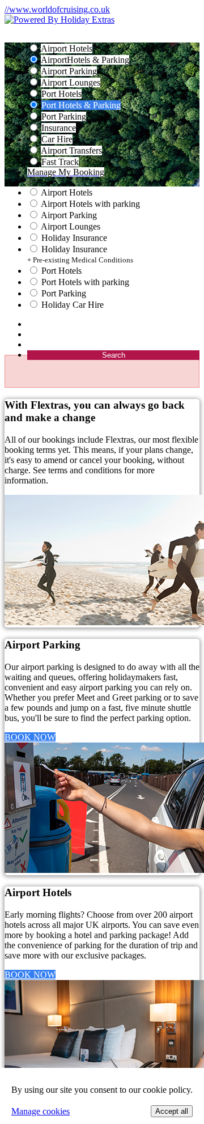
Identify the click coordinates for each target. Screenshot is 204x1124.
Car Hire (57, 139)
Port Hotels (61, 94)
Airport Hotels (66, 48)
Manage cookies (40, 1111)
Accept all (171, 1111)
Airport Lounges (70, 82)
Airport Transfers (71, 150)
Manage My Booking (65, 172)
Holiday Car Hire (72, 304)
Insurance (58, 128)
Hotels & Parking (85, 60)
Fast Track (60, 162)
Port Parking (63, 116)
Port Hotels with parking (85, 282)
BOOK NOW (30, 737)
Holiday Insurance (74, 238)
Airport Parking (69, 71)
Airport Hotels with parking (90, 204)
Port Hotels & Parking (81, 105)
